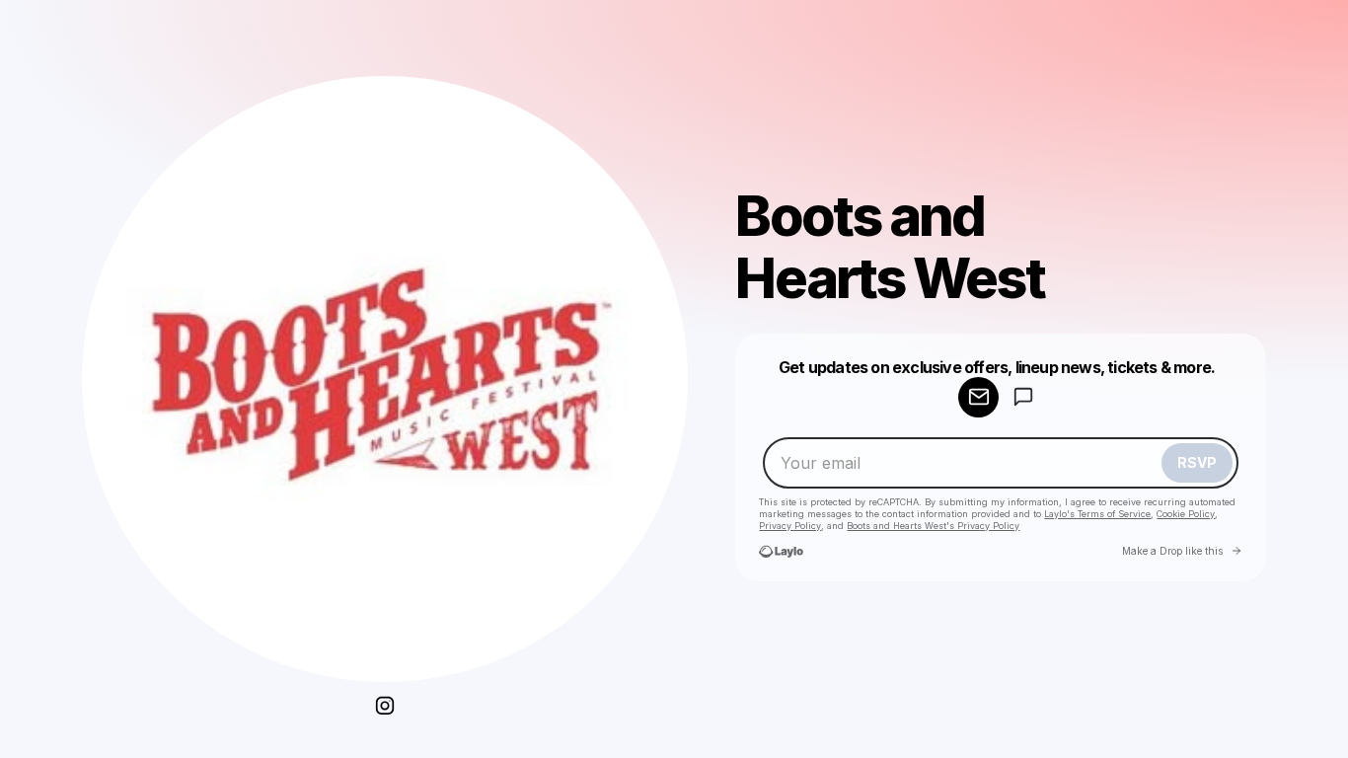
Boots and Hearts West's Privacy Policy (933, 525)
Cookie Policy (1186, 513)
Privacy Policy (790, 525)
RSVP (1197, 462)
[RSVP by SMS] (1023, 397)
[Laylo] (781, 551)
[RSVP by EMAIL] (978, 397)
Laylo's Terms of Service (1097, 513)
